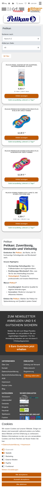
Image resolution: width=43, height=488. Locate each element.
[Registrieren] (13, 3)
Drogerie (5, 407)
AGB (3, 378)
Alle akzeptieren (22, 475)
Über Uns (5, 364)
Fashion (5, 417)
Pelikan (19, 253)
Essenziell (9, 450)
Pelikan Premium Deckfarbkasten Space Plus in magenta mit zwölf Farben (21, 151)
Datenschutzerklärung (10, 371)
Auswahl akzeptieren (21, 479)
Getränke (5, 404)
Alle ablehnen (21, 484)
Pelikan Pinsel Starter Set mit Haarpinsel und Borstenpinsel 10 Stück (21, 65)
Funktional (9, 466)
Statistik (8, 453)
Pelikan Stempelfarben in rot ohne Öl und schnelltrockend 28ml (21, 193)
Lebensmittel (6, 400)
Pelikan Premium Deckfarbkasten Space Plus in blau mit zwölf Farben (21, 109)
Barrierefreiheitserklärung (11, 375)
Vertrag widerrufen (32, 376)
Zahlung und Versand (32, 364)
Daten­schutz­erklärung (11, 444)
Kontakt (5, 368)
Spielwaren (6, 414)
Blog (5, 3)
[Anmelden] (9, 3)
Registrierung (29, 371)
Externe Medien (12, 460)
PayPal (8, 463)
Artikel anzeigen (22, 96)
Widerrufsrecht (29, 368)
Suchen (20, 3)
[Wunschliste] (25, 3)
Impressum (6, 382)
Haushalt (5, 410)
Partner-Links (7, 385)
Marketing (9, 456)
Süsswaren (6, 397)
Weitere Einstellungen (10, 470)
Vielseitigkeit (13, 276)
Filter (7, 56)
